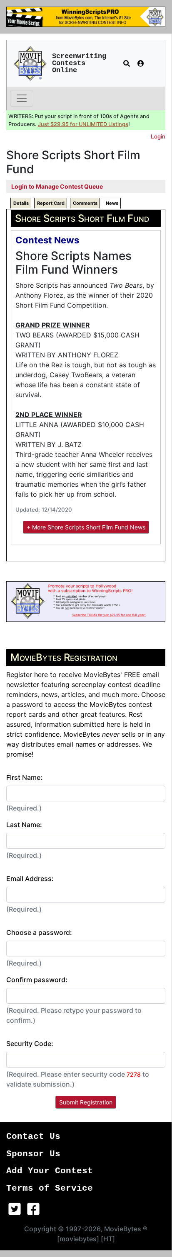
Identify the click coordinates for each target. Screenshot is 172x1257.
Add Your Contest (49, 1171)
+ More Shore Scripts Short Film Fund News (86, 527)
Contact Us (33, 1136)
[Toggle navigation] (21, 98)
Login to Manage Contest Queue (57, 186)
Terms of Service (49, 1188)
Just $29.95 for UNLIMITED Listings (83, 124)
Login (158, 136)
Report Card (51, 203)
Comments (85, 203)
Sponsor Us (33, 1154)
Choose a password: (39, 932)
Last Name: (24, 824)
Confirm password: (36, 980)
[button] (126, 63)
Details (21, 203)
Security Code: (29, 1043)
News (112, 203)
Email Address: (30, 878)
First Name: (24, 777)
